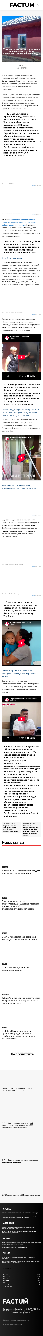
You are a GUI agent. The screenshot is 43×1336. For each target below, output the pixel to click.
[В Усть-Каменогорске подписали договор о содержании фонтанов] (21, 924)
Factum (21, 65)
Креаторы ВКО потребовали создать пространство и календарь (21, 872)
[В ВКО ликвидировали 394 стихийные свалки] (21, 955)
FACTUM (5, 933)
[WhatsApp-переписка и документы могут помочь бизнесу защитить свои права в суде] (21, 985)
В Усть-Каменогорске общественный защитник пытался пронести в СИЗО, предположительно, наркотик (20, 905)
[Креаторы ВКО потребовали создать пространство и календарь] (21, 858)
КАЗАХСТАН (6, 994)
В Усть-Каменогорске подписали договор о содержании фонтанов (19, 938)
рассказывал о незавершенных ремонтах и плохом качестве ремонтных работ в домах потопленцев (19, 222)
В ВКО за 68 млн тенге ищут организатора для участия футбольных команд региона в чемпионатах (18, 1035)
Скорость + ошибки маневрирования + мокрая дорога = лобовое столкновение (10, 828)
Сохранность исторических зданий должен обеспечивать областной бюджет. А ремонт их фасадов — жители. (30, 830)
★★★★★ (5, 867)
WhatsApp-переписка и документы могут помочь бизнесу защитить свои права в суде (21, 1000)
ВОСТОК (21, 45)
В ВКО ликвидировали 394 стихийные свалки (16, 968)
